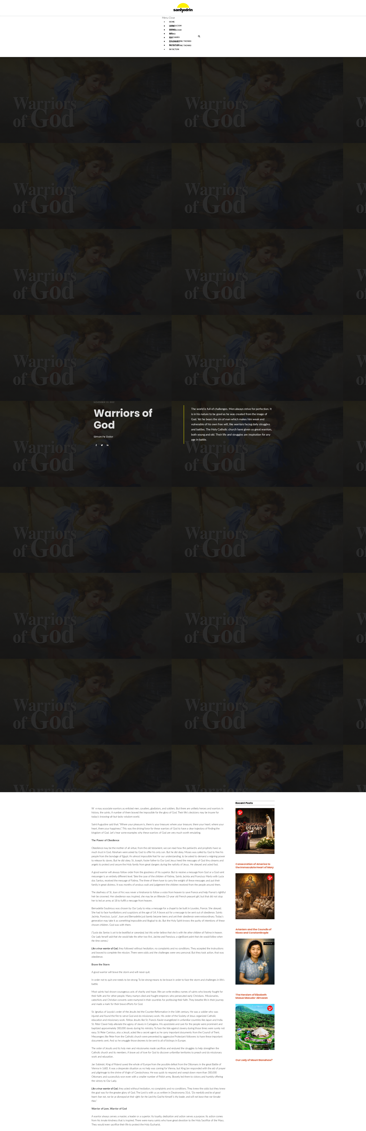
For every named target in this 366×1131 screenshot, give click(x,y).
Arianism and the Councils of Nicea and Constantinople (253, 931)
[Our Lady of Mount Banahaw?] (254, 1027)
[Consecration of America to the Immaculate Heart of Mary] (254, 831)
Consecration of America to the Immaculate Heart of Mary (254, 865)
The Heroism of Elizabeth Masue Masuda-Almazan (251, 996)
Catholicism (175, 30)
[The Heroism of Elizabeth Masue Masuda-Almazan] (254, 962)
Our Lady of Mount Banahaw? (253, 1060)
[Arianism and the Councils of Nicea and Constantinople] (254, 896)
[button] (178, 18)
